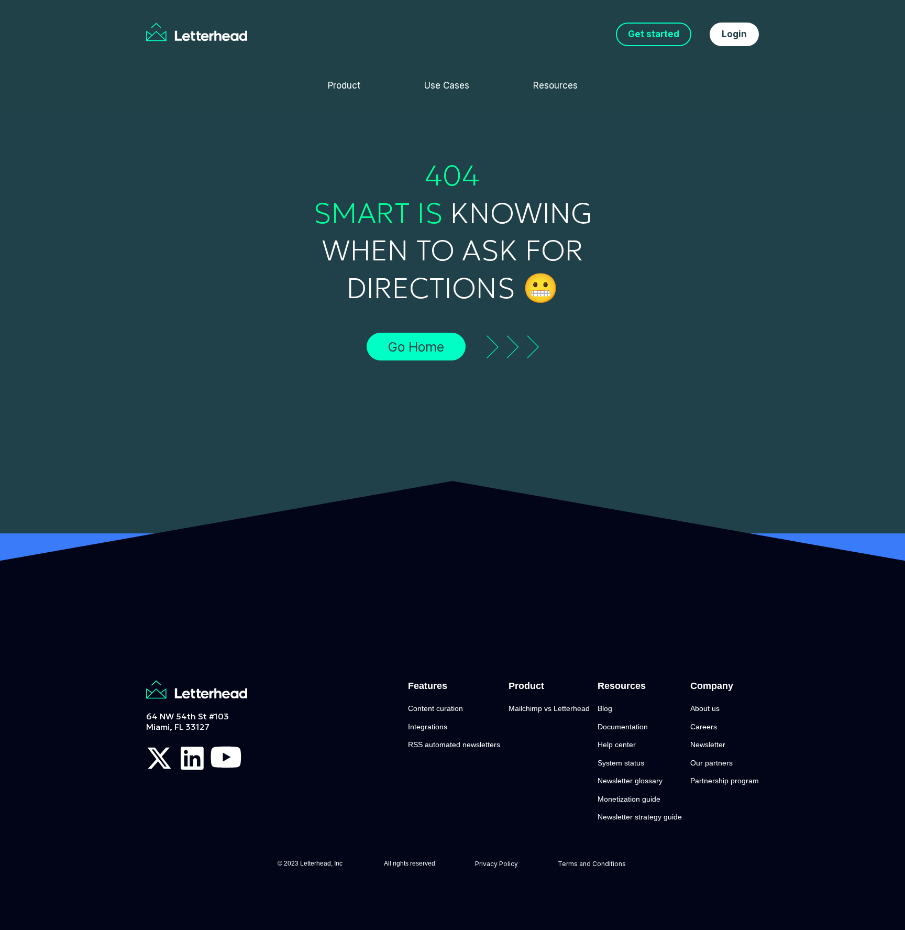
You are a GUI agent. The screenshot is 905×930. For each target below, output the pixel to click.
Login (734, 34)
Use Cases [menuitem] (446, 85)
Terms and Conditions (592, 864)
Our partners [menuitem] (711, 763)
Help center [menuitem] (617, 744)
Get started (653, 34)
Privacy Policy (496, 864)
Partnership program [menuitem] (724, 780)
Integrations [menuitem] (427, 727)
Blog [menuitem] (605, 708)
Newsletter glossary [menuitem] (630, 780)
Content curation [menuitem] (435, 708)
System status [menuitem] (621, 763)
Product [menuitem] (344, 85)
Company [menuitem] (711, 686)
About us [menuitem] (705, 708)
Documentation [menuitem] (623, 727)
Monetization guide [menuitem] (629, 799)
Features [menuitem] (427, 686)
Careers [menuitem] (703, 727)
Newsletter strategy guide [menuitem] (640, 817)
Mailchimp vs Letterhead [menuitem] (549, 708)
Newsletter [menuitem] (707, 744)
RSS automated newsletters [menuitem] (454, 744)
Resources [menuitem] (555, 85)
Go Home (416, 347)
